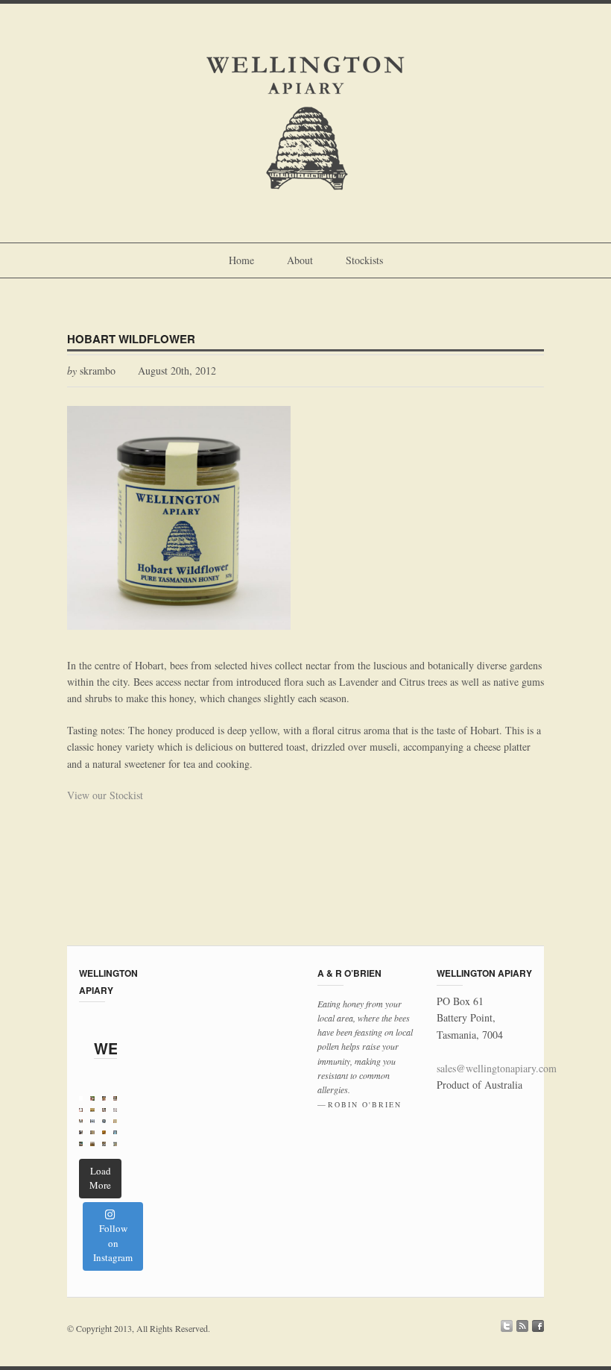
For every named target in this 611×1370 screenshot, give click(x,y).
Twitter (507, 1326)
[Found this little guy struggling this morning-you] (81, 1098)
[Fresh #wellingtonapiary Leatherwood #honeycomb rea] (92, 1132)
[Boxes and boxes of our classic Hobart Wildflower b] (104, 1121)
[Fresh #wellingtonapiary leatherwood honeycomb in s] (104, 1110)
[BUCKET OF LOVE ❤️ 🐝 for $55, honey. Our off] (115, 1132)
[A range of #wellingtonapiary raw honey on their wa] (81, 1132)
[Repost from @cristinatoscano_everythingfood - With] (81, 1143)
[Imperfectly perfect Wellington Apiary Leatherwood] (92, 1143)
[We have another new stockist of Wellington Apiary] (115, 1143)
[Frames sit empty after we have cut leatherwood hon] (92, 1110)
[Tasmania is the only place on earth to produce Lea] (115, 1098)
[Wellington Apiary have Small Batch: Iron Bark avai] (115, 1110)
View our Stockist (105, 795)
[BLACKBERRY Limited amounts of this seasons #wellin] (81, 1110)
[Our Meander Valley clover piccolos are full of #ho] (92, 1098)
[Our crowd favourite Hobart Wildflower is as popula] (81, 1121)
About (300, 260)
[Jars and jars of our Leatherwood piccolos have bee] (104, 1143)
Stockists (364, 260)
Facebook (538, 1326)
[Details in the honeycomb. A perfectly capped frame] (115, 1121)
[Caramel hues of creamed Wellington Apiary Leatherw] (104, 1132)
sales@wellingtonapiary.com (497, 1068)
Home (241, 260)
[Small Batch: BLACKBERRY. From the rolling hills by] (92, 1121)
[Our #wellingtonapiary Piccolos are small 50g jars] (104, 1098)
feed (522, 1326)
